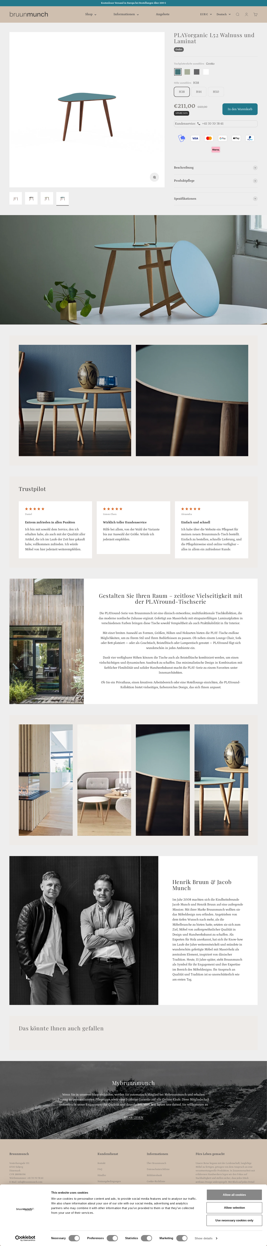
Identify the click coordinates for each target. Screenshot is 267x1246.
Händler (102, 1175)
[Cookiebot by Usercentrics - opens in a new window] (25, 1238)
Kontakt (101, 1163)
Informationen (124, 14)
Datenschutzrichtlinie (158, 1169)
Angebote (162, 14)
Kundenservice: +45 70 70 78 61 (199, 123)
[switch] (112, 1238)
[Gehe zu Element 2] (31, 199)
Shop (88, 14)
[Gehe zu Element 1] (15, 199)
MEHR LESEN (133, 1117)
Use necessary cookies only (234, 1220)
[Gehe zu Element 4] (62, 199)
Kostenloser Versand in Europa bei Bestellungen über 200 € (133, 3)
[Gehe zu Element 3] (47, 199)
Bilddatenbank (154, 1175)
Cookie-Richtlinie (156, 1181)
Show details (203, 1238)
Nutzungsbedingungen (109, 1181)
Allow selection (234, 1207)
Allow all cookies (234, 1194)
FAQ (100, 1169)
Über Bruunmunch (156, 1163)
